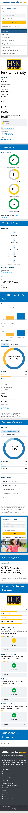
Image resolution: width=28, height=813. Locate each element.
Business (5, 498)
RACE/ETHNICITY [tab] (15, 344)
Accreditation (6, 47)
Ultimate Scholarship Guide (8, 783)
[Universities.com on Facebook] (13, 808)
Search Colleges (5, 771)
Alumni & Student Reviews (10, 50)
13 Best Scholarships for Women (9, 785)
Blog (3, 773)
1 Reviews (5, 675)
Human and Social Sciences (11, 485)
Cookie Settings (5, 796)
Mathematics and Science (10, 481)
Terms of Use (5, 794)
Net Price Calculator (7, 409)
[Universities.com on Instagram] (15, 808)
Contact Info (6, 37)
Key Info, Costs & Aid (8, 41)
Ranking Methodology (7, 778)
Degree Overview (7, 44)
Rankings (5, 34)
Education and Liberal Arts (10, 494)
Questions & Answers (8, 53)
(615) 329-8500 (7, 272)
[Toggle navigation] (1, 2)
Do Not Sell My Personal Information (10, 798)
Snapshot (5, 31)
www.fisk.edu (7, 277)
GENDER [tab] (5, 344)
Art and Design (7, 502)
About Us (4, 776)
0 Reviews (5, 650)
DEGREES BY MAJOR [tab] (8, 434)
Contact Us (4, 790)
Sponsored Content (6, 26)
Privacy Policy (5, 792)
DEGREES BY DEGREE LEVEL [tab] (10, 431)
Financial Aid (5, 407)
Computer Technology (9, 489)
